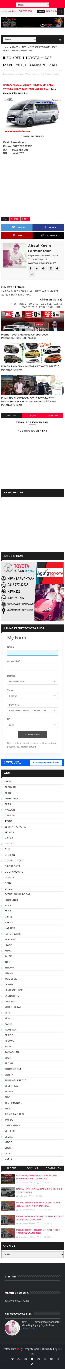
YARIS (8, 1159)
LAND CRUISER (14, 990)
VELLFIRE (10, 1131)
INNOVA (10, 967)
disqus (32, 415)
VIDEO (9, 1142)
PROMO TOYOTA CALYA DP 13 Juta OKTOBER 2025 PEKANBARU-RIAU (39, 1218)
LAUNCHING (12, 995)
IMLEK (8, 956)
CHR (7, 849)
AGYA (8, 781)
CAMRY (9, 843)
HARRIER (10, 928)
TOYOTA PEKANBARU (17, 1301)
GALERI (9, 917)
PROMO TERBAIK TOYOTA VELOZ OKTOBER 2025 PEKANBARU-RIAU (38, 1231)
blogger (11, 415)
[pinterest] (25, 1358)
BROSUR (10, 832)
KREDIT (9, 984)
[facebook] (6, 1358)
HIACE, (50, 74)
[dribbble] (38, 1358)
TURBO (9, 1119)
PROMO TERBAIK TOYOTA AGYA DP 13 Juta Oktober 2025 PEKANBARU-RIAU (38, 1204)
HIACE (15, 47)
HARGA (31, 11)
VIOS (8, 1148)
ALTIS (8, 793)
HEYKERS (10, 939)
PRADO (9, 1035)
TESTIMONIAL (13, 1103)
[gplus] (19, 1358)
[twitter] (12, 1358)
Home (6, 47)
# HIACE (14, 218)
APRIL (8, 804)
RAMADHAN (12, 1052)
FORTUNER (11, 900)
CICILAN (10, 855)
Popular (32, 1168)
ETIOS (8, 888)
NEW (7, 1018)
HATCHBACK (13, 933)
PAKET (9, 1024)
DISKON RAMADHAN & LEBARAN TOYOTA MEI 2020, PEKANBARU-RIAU (30, 368)
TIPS (7, 1108)
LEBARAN (10, 1001)
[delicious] (32, 1363)
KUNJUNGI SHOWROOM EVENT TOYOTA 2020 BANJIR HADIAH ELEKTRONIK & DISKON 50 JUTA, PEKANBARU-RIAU (28, 401)
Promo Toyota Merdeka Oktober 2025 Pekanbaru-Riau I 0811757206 (24, 336)
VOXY (8, 1153)
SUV (7, 1097)
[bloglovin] (32, 1358)
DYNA (8, 883)
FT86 (8, 911)
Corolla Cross (14, 860)
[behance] (51, 1358)
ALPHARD (10, 787)
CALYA (9, 838)
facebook (53, 415)
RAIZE (8, 1046)
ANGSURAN (12, 798)
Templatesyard (31, 1348)
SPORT (9, 1091)
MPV (7, 1012)
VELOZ (9, 1136)
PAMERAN (11, 1029)
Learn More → (29, 1328)
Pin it (21, 235)
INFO (24, 47)
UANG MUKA (12, 1125)
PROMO (10, 1041)
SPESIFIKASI (12, 1086)
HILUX (8, 950)
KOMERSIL (11, 978)
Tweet (22, 227)
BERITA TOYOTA (15, 826)
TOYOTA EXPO (14, 1114)
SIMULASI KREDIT (15, 1080)
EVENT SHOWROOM (17, 894)
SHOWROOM (13, 1069)
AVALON (10, 809)
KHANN (9, 973)
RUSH (8, 1058)
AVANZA (10, 815)
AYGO (8, 821)
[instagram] (58, 1358)
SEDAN (9, 1063)
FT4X (8, 905)
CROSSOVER (13, 866)
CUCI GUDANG (14, 871)
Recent (12, 1168)
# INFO (25, 218)
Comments (53, 1168)
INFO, (56, 74)
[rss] (45, 1358)
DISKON (9, 877)
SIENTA (9, 1074)
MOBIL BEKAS (13, 1007)
